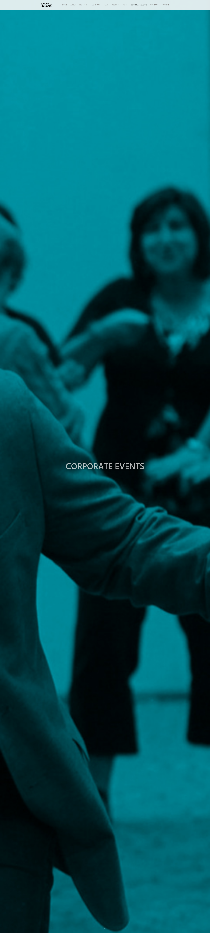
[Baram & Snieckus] (46, 5)
